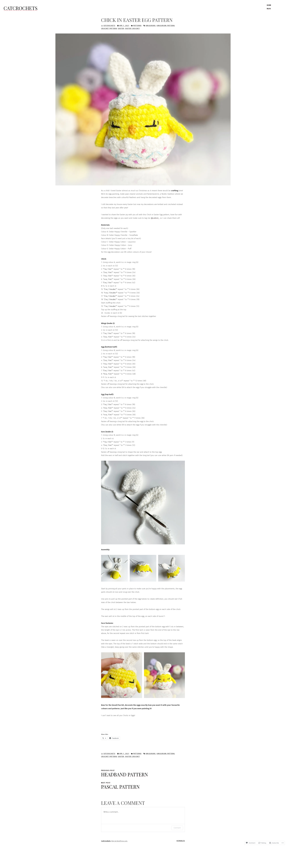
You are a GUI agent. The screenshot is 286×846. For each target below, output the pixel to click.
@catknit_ (155, 218)
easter (121, 28)
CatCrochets (20, 8)
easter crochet (132, 28)
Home (269, 5)
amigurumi (151, 26)
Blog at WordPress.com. (119, 841)
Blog (269, 9)
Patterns (137, 26)
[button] (114, 568)
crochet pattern (109, 28)
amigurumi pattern (166, 26)
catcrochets (109, 26)
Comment (177, 828)
